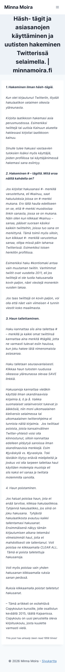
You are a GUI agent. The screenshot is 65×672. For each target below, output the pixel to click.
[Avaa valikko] (57, 7)
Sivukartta (49, 661)
